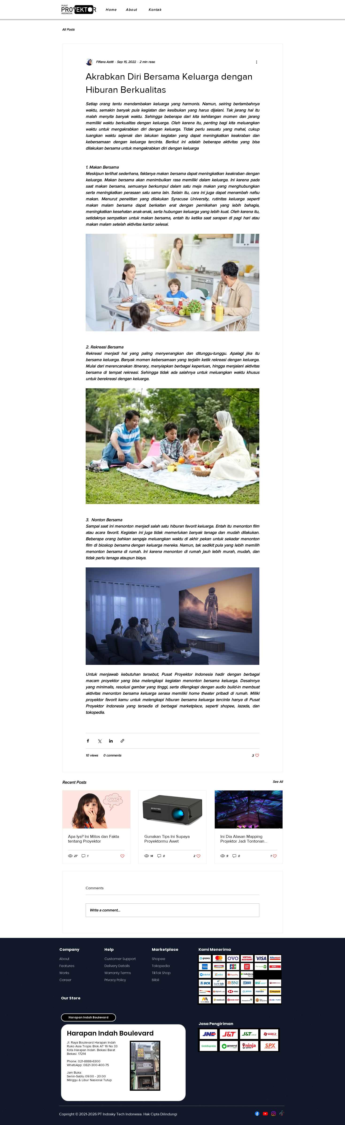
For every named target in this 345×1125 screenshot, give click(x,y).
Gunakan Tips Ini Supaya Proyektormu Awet (167, 839)
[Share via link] (122, 741)
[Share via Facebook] (88, 741)
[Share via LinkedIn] (111, 741)
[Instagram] (273, 1114)
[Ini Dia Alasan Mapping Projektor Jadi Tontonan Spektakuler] (249, 809)
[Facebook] (257, 1114)
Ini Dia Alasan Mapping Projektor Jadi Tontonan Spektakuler (242, 839)
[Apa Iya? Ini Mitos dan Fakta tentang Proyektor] (96, 809)
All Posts (68, 29)
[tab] (88, 1017)
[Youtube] (265, 1114)
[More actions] (256, 62)
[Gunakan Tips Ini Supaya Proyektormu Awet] (173, 809)
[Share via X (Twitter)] (99, 741)
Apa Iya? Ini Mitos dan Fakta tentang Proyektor (93, 839)
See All (278, 781)
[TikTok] (282, 1114)
